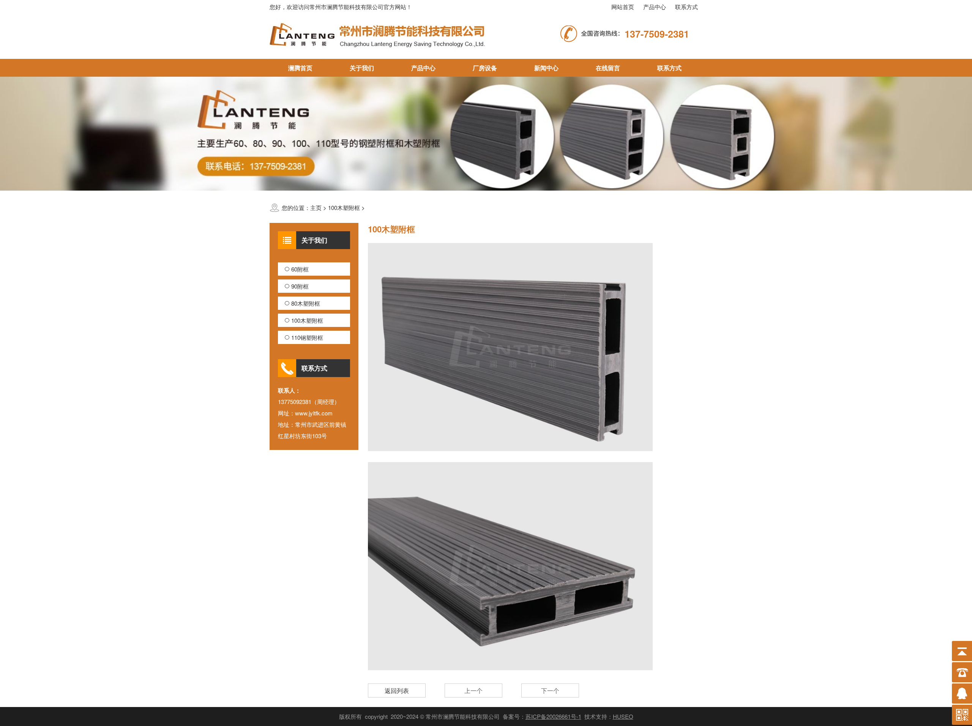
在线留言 (608, 67)
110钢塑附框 (307, 337)
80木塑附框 (305, 303)
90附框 (300, 286)
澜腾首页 (300, 67)
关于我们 (362, 67)
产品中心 (654, 7)
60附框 (300, 269)
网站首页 (622, 7)
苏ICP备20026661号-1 (553, 716)
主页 (316, 207)
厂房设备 (485, 67)
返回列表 (397, 690)
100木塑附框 (307, 320)
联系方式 (686, 7)
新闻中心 (546, 67)
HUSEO (623, 716)
